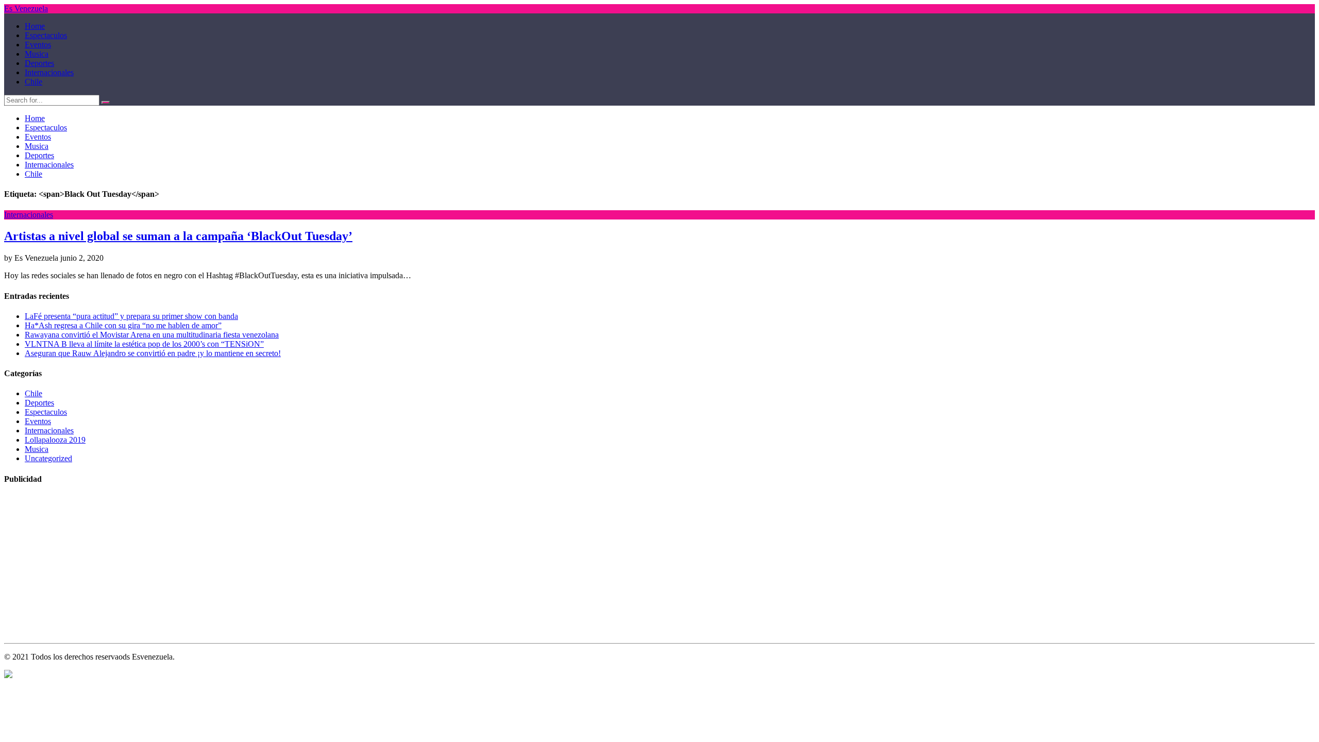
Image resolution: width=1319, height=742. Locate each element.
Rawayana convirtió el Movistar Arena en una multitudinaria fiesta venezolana (152, 334)
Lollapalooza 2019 (55, 439)
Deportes (39, 63)
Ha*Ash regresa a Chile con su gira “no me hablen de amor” (123, 325)
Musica (36, 53)
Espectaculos (46, 35)
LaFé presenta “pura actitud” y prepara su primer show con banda (131, 316)
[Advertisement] (313, 567)
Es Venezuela (26, 8)
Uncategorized (48, 458)
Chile (33, 81)
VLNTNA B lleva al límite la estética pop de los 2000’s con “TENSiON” (144, 344)
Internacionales (49, 72)
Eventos (38, 44)
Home (35, 26)
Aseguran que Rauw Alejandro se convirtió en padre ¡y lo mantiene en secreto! (153, 353)
